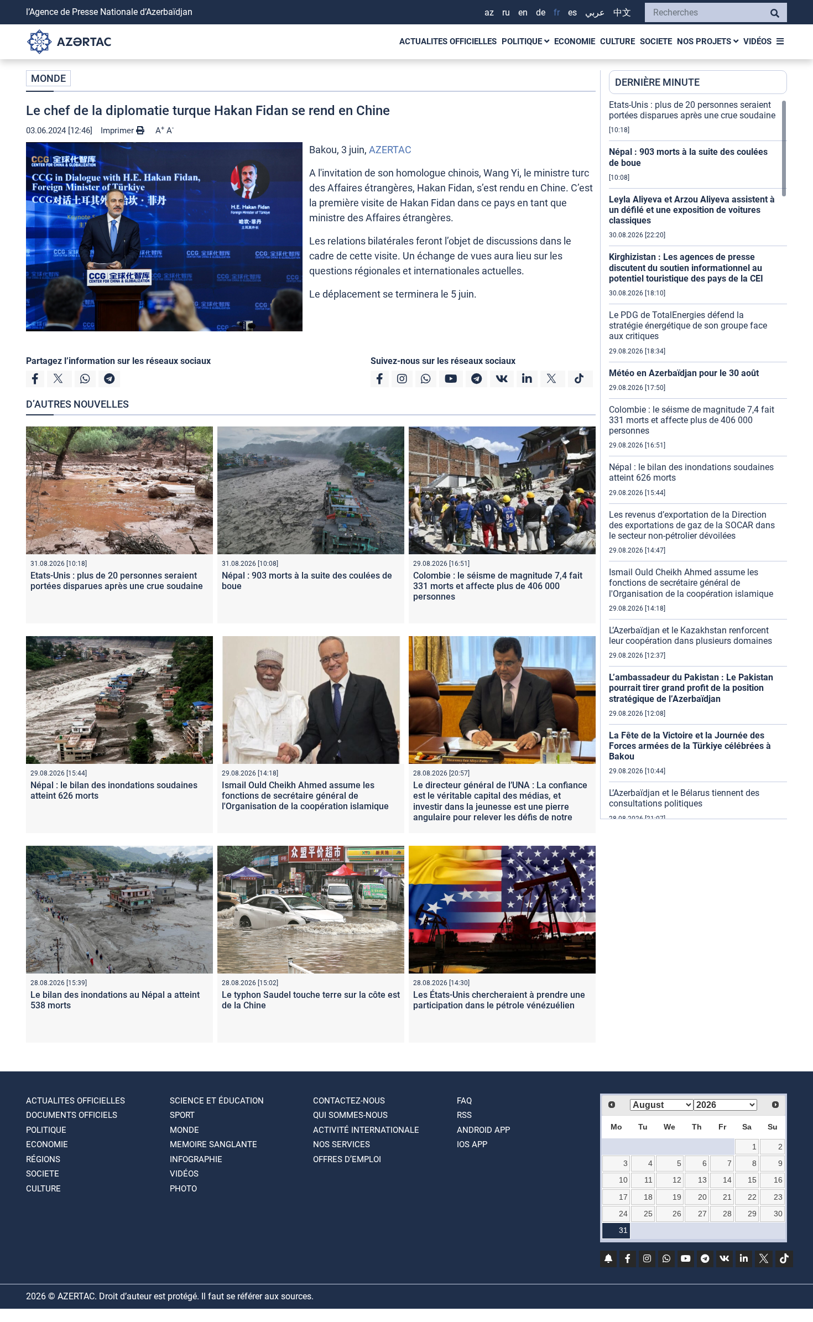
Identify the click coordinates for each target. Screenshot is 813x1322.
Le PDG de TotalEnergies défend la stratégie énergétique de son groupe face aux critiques (688, 325)
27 (702, 1213)
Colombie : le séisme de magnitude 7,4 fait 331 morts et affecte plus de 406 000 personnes (497, 586)
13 (702, 1179)
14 (727, 1179)
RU (506, 12)
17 (623, 1197)
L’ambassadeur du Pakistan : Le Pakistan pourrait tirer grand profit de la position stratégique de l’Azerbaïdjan (691, 688)
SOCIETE (656, 41)
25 (648, 1213)
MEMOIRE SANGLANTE (213, 1144)
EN (523, 12)
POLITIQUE (523, 41)
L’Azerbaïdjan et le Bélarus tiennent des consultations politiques (684, 798)
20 (702, 1197)
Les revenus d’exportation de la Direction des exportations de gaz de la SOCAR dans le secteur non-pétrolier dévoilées (692, 525)
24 (623, 1213)
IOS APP (472, 1144)
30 (778, 1213)
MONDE (48, 78)
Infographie (196, 1159)
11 (648, 1179)
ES (572, 12)
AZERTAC (390, 149)
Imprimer (118, 131)
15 (752, 1179)
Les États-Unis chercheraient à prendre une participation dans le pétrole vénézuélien (499, 1000)
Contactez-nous (349, 1101)
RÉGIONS (43, 1159)
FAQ (464, 1101)
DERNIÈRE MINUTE (657, 82)
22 (752, 1197)
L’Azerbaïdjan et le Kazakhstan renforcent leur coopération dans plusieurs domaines (690, 635)
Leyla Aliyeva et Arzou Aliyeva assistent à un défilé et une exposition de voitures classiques (692, 210)
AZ (489, 12)
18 (648, 1197)
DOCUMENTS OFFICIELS (71, 1115)
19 (677, 1197)
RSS (464, 1115)
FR (557, 12)
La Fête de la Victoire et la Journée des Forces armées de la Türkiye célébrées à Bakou (690, 746)
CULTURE (617, 41)
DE (540, 12)
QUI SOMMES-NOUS (350, 1115)
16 (778, 1179)
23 (778, 1197)
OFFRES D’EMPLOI (347, 1159)
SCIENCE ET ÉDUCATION (217, 1101)
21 (727, 1197)
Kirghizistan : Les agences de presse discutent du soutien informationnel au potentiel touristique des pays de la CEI (686, 267)
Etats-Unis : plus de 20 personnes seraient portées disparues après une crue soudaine (116, 580)
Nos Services (341, 1144)
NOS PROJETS (705, 41)
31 (623, 1230)
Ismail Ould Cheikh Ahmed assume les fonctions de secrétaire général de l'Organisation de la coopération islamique (305, 795)
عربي (595, 12)
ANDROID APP (483, 1130)
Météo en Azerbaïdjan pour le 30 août (684, 373)
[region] (698, 459)
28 (727, 1213)
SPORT (182, 1115)
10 (623, 1179)
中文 (622, 12)
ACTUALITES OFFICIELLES (448, 41)
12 (677, 1179)
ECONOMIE (574, 41)
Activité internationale (366, 1130)
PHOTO (183, 1189)
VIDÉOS (757, 41)
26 (677, 1213)
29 (752, 1213)
